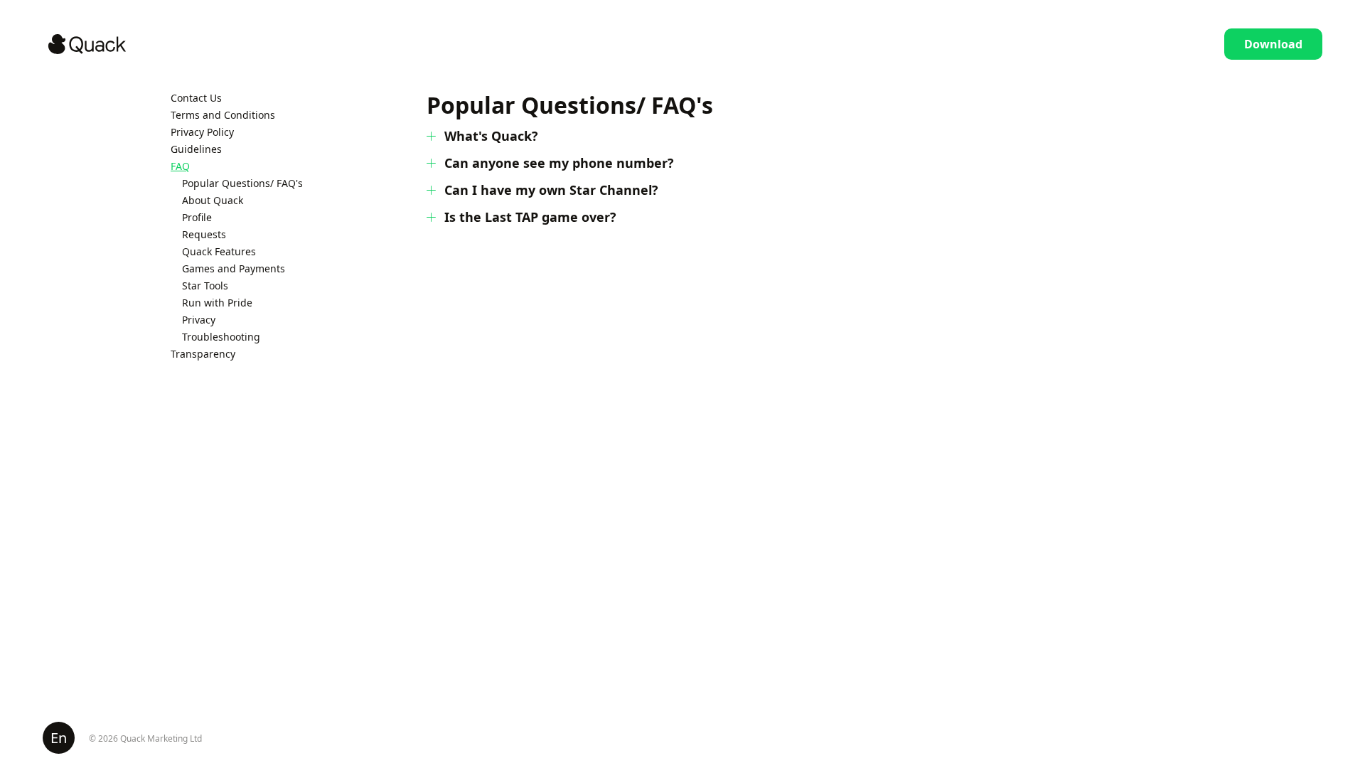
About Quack (212, 200)
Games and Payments (233, 268)
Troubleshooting (221, 336)
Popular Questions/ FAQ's (242, 183)
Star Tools (205, 285)
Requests (204, 234)
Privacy (198, 319)
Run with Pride (217, 302)
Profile (197, 217)
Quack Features (219, 251)
